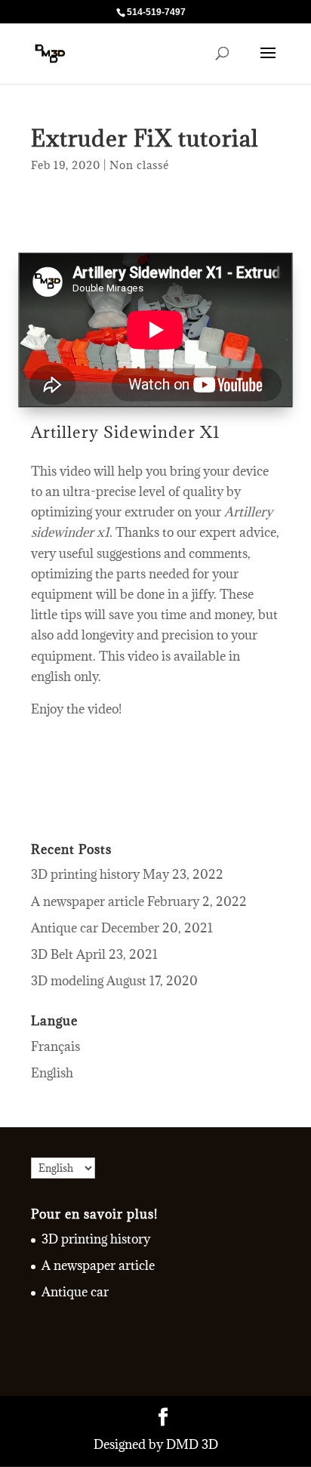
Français (55, 1046)
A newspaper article (87, 901)
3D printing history (85, 874)
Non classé (139, 165)
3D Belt (52, 954)
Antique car (64, 928)
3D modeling (67, 980)
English (52, 1073)
